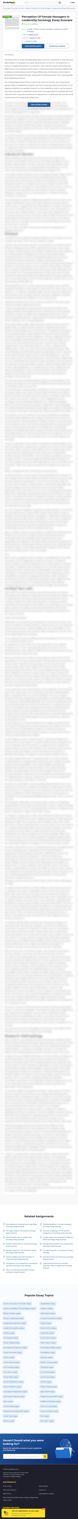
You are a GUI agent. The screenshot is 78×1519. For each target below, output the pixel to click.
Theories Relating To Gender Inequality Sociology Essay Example (57, 1225)
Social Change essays (11, 1343)
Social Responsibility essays (51, 1348)
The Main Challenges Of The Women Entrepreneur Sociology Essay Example (57, 1232)
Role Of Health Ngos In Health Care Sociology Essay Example (19, 1238)
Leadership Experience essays (15, 1323)
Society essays (9, 1333)
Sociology (30, 31)
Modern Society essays (49, 1362)
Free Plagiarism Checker (46, 1493)
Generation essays (10, 1372)
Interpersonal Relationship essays (16, 1411)
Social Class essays (10, 1416)
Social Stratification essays (13, 1382)
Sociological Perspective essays (15, 1348)
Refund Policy (7, 1493)
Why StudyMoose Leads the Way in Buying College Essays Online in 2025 (20, 1499)
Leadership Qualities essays (14, 1328)
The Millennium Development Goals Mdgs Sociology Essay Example (21, 1225)
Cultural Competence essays (51, 1318)
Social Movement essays (13, 1352)
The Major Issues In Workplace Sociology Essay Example (21, 1232)
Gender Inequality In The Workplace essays (19, 1308)
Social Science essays (11, 1362)
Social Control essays (48, 1328)
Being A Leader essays (12, 1313)
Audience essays (47, 1308)
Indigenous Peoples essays (50, 1401)
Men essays (45, 1416)
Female (29, 29)
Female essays (46, 1382)
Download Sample (57, 46)
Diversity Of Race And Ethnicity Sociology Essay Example (58, 1258)
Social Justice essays (48, 1338)
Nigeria (65, 29)
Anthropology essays (11, 1367)
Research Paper (31, 41)
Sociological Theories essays (14, 1396)
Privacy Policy (7, 1486)
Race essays (8, 1401)
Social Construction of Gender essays (17, 1304)
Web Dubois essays (48, 1313)
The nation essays (47, 1421)
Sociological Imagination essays (15, 1392)
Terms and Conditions (9, 1490)
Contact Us (42, 1490)
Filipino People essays (49, 1387)
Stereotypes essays (11, 1338)
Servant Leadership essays (13, 1318)
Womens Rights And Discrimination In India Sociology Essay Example (20, 1258)
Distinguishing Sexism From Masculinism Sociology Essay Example (58, 1245)
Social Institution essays (49, 1411)
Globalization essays (48, 1304)
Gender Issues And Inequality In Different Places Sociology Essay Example (58, 1238)
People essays (9, 1421)
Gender (36, 29)
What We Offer (43, 1486)
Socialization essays (48, 1352)
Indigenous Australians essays (51, 1396)
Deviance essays (47, 1357)
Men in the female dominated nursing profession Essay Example (20, 1271)
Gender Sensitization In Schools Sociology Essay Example (21, 1245)
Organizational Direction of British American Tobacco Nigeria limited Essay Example (57, 1265)
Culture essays (46, 1323)
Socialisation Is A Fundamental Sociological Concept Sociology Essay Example (22, 1264)
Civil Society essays (48, 1372)
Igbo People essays (48, 1392)
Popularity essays (47, 1367)
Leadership (58, 29)
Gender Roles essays (11, 1406)
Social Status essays (11, 1377)
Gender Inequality (46, 29)
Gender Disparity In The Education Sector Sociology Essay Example (21, 1251)
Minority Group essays (49, 1406)
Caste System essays (48, 1343)
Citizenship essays (47, 1333)
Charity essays (9, 1357)
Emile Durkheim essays (12, 1387)
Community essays (47, 1377)
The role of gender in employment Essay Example (58, 1251)
